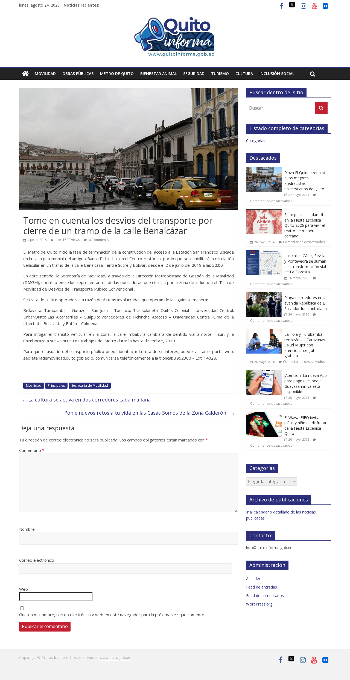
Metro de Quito (117, 73)
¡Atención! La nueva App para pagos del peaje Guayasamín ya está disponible (305, 383)
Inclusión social (276, 73)
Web (23, 589)
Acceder (253, 578)
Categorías (255, 140)
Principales (56, 385)
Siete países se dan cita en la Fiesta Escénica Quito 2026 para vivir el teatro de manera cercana (305, 225)
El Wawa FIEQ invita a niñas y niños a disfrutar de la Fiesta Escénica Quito (305, 425)
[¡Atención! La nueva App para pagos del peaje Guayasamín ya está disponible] (264, 372)
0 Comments (98, 239)
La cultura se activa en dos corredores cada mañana (86, 399)
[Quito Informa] (175, 20)
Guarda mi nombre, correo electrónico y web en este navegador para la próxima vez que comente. (112, 614)
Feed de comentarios (265, 595)
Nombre (27, 529)
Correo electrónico (36, 560)
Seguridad (194, 73)
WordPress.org (259, 604)
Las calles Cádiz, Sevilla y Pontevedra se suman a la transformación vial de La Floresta (305, 263)
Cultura (244, 73)
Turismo (220, 73)
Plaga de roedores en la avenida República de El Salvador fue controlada (305, 303)
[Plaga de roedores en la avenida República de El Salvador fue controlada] (264, 295)
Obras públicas (78, 73)
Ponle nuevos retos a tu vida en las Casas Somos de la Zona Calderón (149, 412)
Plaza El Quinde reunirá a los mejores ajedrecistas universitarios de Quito (304, 180)
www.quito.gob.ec (115, 657)
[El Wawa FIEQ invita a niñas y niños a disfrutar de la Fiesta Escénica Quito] (264, 415)
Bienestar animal (158, 73)
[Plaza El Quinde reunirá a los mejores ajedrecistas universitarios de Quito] (264, 170)
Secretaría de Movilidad (89, 385)
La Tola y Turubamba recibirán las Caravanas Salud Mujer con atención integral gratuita (304, 345)
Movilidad (45, 73)
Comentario (31, 450)
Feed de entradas (261, 587)
